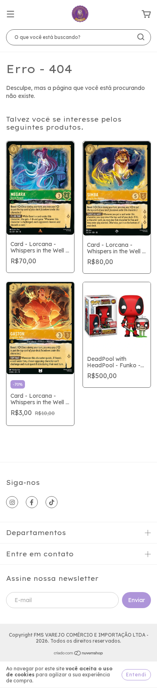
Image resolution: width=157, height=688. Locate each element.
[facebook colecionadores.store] (32, 502)
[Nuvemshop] (79, 654)
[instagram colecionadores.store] (12, 502)
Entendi (136, 675)
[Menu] (10, 14)
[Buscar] (141, 37)
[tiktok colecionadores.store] (51, 502)
